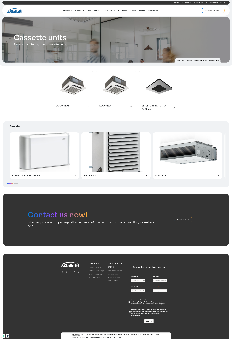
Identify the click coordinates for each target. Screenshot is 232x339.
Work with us (153, 10)
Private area (199, 3)
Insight (124, 10)
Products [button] (78, 10)
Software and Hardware (96, 274)
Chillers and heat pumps (96, 271)
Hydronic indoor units (200, 60)
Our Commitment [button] (110, 10)
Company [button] (66, 10)
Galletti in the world (137, 10)
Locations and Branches (115, 270)
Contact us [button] (181, 219)
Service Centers (113, 281)
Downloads (187, 3)
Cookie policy (84, 337)
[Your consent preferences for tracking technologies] (3, 336)
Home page (180, 60)
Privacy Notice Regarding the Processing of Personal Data (105, 337)
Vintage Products (94, 277)
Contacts (176, 3)
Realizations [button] (93, 10)
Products (189, 60)
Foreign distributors (114, 277)
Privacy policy (75, 337)
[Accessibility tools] (7, 336)
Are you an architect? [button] (213, 10)
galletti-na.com (213, 3)
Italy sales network (113, 274)
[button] (10, 183)
